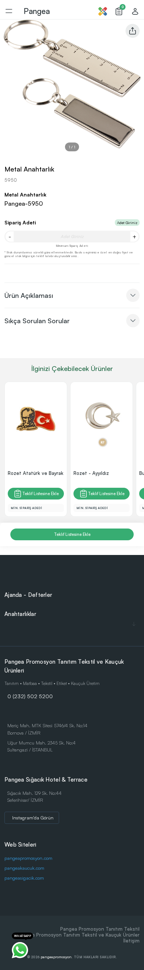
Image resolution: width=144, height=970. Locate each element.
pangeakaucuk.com (24, 868)
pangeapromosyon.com (28, 858)
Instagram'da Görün (33, 818)
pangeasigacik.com (24, 878)
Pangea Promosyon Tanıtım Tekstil (100, 929)
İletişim (131, 941)
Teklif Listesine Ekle (40, 493)
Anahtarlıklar (20, 613)
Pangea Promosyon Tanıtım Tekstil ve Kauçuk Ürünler (79, 935)
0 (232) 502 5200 (30, 696)
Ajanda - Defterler (28, 594)
